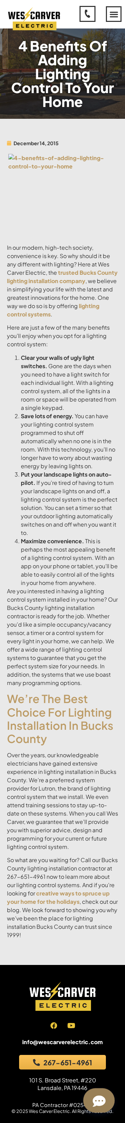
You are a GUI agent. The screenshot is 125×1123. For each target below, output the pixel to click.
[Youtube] (71, 1026)
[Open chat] (99, 1100)
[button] (114, 14)
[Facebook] (54, 1026)
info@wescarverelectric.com (62, 1042)
